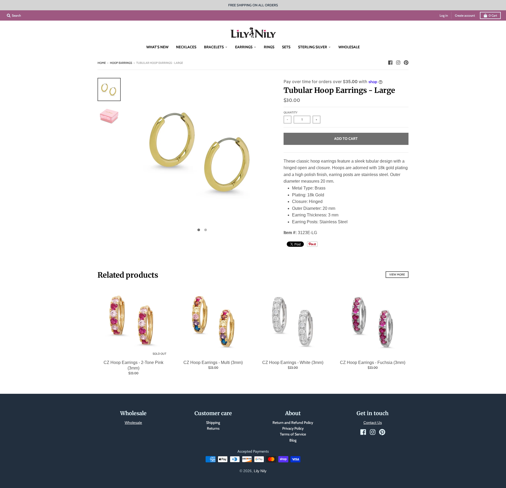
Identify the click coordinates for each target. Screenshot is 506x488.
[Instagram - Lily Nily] (398, 62)
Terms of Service (293, 434)
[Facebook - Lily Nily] (390, 62)
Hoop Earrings (121, 63)
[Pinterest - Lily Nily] (406, 62)
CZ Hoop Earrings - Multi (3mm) (213, 362)
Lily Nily (260, 471)
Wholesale (133, 422)
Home (102, 63)
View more (397, 274)
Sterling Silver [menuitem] (312, 47)
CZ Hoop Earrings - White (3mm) (292, 362)
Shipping (213, 422)
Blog (292, 440)
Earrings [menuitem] (243, 47)
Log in (444, 15)
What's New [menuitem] (157, 47)
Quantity (291, 112)
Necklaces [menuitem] (186, 47)
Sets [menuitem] (286, 47)
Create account (465, 15)
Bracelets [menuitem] (214, 47)
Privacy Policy (293, 428)
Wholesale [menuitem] (349, 47)
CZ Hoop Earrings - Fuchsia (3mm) (372, 362)
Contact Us (372, 422)
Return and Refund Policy (293, 422)
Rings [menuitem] (269, 47)
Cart (493, 15)
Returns (213, 428)
